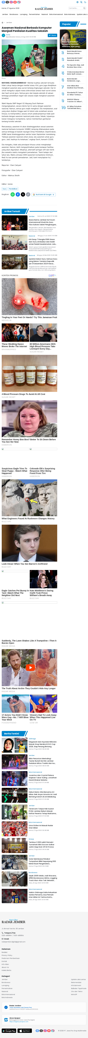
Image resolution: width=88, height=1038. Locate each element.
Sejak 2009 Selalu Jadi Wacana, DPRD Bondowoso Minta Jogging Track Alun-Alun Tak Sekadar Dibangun (43, 879)
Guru (4, 189)
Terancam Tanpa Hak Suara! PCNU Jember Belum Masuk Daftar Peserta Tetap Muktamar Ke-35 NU (43, 812)
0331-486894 (7, 935)
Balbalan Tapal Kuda (78, 988)
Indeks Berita (6, 970)
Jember (9, 22)
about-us (5, 967)
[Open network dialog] (77, 2)
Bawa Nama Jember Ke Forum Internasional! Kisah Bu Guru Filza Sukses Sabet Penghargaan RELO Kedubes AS (43, 223)
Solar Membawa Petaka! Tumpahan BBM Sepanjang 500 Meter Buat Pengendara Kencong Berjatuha (42, 862)
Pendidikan (13, 189)
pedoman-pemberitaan (11, 958)
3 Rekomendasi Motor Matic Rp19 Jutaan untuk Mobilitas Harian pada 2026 (75, 75)
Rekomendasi (76, 982)
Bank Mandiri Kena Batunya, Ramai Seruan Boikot (74, 53)
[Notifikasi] (81, 2)
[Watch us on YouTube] (15, 2)
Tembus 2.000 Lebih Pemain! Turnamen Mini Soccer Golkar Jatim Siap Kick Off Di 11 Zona (41, 844)
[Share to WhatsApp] (13, 194)
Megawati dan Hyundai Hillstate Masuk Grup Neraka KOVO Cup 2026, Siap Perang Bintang (42, 744)
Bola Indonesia (7, 997)
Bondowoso (33, 872)
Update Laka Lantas (78, 979)
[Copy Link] (28, 194)
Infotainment (76, 985)
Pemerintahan (7, 988)
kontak (4, 961)
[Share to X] (23, 194)
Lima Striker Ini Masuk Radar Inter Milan (41, 826)
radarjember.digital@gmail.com (13, 942)
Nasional (32, 236)
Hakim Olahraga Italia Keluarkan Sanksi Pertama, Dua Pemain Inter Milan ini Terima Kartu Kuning (43, 896)
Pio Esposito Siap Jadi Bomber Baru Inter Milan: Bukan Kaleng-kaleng (75, 68)
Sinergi (31, 839)
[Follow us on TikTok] (19, 2)
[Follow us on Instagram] (11, 2)
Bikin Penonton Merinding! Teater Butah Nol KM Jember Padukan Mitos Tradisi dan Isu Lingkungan (42, 762)
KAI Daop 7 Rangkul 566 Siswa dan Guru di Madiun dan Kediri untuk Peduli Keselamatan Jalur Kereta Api (42, 243)
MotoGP (74, 994)
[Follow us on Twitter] (7, 2)
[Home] (2, 22)
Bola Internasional (35, 772)
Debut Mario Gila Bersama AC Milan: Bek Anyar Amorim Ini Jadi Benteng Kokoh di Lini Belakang (43, 794)
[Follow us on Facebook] (3, 2)
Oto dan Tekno (76, 991)
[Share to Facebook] (18, 194)
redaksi (4, 952)
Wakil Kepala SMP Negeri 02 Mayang (17, 103)
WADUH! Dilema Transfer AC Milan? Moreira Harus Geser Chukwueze (75, 102)
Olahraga (32, 739)
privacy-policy (7, 955)
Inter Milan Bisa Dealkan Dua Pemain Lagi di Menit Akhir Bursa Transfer (75, 89)
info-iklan (5, 964)
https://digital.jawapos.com (18, 1022)
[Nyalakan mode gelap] (85, 2)
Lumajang (5, 985)
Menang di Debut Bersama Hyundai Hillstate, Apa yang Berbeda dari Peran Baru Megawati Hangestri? (73, 46)
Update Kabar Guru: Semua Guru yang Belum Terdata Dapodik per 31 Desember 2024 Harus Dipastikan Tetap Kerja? (43, 262)
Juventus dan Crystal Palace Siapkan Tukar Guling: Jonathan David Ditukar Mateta (43, 777)
